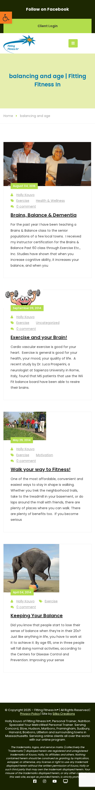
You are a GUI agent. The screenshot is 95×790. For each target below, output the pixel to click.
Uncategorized (47, 322)
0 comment (26, 206)
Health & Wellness (50, 200)
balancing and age (35, 116)
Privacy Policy (30, 714)
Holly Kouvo (25, 195)
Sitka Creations (64, 714)
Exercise (22, 200)
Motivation (44, 455)
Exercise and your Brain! (39, 337)
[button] (6, 18)
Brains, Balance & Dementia (44, 215)
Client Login (48, 26)
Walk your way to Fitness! (41, 469)
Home (8, 116)
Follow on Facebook (47, 9)
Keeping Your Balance (37, 615)
